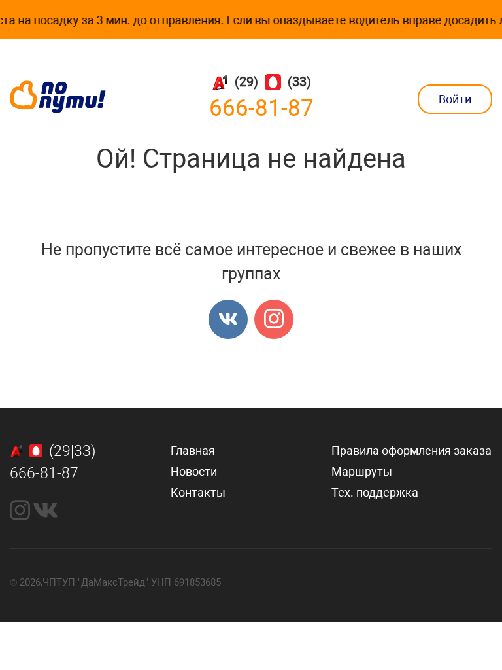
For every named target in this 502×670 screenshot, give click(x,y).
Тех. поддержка (374, 492)
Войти (455, 99)
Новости (194, 471)
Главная (193, 450)
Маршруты (361, 471)
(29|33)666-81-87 (52, 462)
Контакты (198, 492)
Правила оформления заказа (411, 450)
